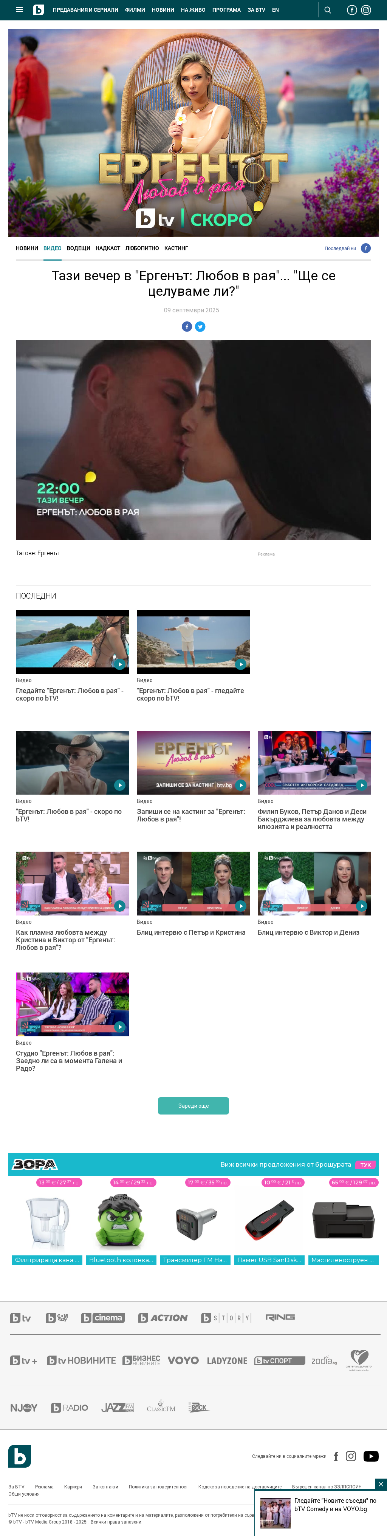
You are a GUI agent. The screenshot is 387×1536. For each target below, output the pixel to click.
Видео (52, 248)
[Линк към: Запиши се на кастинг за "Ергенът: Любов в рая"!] (193, 787)
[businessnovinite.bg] (145, 1360)
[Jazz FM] (124, 1407)
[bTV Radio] (76, 1408)
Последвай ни (340, 248)
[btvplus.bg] (28, 1360)
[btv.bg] (28, 1318)
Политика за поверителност (158, 1487)
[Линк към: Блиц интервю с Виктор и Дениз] (314, 908)
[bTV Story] (233, 1318)
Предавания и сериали (85, 10)
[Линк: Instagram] (347, 1456)
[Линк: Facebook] (332, 1456)
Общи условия (24, 1494)
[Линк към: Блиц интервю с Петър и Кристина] (193, 908)
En (275, 10)
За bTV (256, 10)
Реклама (44, 1487)
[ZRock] (206, 1407)
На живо (193, 10)
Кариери (73, 1487)
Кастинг (176, 248)
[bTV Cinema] (109, 1318)
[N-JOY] (30, 1407)
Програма (226, 10)
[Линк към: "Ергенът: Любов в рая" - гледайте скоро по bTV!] (193, 666)
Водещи (78, 248)
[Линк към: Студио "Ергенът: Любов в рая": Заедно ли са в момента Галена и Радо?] (72, 1029)
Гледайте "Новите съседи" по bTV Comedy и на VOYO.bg (335, 1504)
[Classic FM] (168, 1408)
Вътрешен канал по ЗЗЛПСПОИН (327, 1487)
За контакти (105, 1487)
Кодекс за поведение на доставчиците (240, 1487)
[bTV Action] (169, 1318)
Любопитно (142, 248)
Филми (135, 10)
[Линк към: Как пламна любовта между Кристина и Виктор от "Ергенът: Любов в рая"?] (72, 908)
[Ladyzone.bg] (231, 1360)
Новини (163, 10)
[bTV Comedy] (63, 1318)
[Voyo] (187, 1360)
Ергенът (48, 553)
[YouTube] (367, 1456)
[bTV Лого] (19, 1456)
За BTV (16, 1487)
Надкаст (108, 248)
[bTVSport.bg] (283, 1360)
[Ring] (287, 1318)
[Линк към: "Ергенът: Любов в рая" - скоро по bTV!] (72, 787)
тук (365, 1165)
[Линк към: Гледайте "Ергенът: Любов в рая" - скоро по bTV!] (72, 666)
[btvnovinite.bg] (84, 1360)
